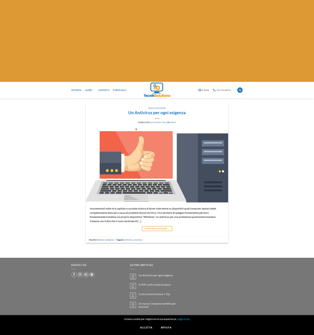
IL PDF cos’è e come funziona (155, 284)
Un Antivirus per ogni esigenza (157, 112)
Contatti (103, 90)
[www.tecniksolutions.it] (157, 90)
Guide (88, 90)
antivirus (128, 239)
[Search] (240, 90)
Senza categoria (157, 108)
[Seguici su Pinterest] (92, 274)
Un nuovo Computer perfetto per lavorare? (157, 305)
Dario (173, 122)
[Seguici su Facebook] (74, 274)
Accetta (146, 327)
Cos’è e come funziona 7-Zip (154, 294)
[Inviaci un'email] (86, 274)
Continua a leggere (157, 228)
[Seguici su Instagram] (80, 274)
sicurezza (137, 239)
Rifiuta (166, 327)
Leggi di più (183, 318)
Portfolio (119, 90)
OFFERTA (76, 90)
